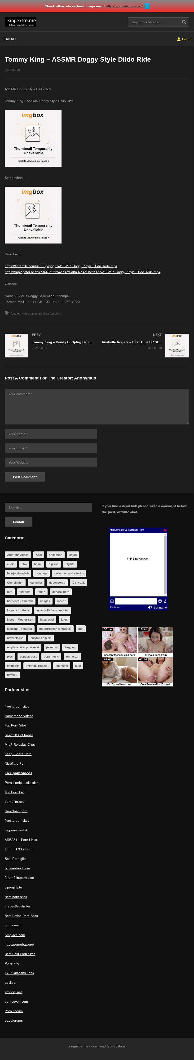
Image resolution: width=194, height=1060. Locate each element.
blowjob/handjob (18, 573)
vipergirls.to (13, 887)
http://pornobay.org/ (19, 944)
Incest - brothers (18, 610)
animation (55, 555)
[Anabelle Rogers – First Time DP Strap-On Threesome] (145, 345)
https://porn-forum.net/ (124, 6)
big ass (53, 564)
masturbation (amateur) (47, 313)
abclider (11, 982)
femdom (25, 592)
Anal (39, 555)
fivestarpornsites (17, 706)
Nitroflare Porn (15, 763)
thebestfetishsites (18, 906)
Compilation (15, 582)
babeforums (14, 1020)
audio (10, 564)
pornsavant (13, 925)
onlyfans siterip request (23, 647)
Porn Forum (14, 1011)
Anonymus (85, 378)
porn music (51, 656)
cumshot (36, 582)
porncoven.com (16, 1001)
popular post (28, 656)
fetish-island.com (17, 868)
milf (80, 629)
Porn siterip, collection (22, 783)
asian (73, 555)
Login (186, 39)
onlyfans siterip (41, 638)
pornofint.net (14, 801)
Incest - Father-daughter (52, 610)
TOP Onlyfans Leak (19, 973)
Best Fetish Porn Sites (21, 916)
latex (64, 619)
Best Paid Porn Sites (20, 954)
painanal (51, 647)
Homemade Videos (19, 716)
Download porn (16, 811)
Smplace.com (15, 935)
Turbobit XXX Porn (18, 849)
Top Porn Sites (15, 725)
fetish (41, 592)
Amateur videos (21, 313)
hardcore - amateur (20, 601)
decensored (57, 582)
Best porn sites (16, 897)
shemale (13, 666)
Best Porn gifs (15, 859)
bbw (24, 564)
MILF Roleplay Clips (20, 744)
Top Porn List (14, 792)
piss (10, 656)
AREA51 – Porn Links (21, 840)
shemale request (37, 666)
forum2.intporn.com (19, 878)
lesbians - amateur (19, 629)
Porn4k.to (12, 963)
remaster (72, 656)
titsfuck (12, 675)
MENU (11, 39)
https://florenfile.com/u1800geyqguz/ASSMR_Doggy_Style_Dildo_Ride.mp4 (61, 266)
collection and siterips (69, 573)
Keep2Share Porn (18, 754)
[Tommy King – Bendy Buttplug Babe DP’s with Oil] (48, 345)
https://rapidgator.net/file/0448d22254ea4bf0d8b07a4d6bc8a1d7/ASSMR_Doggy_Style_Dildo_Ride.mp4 (82, 272)
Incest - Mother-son (20, 619)
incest (61, 601)
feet (9, 592)
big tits (70, 564)
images (45, 601)
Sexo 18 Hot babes (19, 735)
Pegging (70, 647)
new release (15, 638)
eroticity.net (13, 992)
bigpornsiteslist (16, 830)
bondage (41, 573)
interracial (47, 619)
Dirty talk (78, 582)
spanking (62, 666)
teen (78, 666)
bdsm (38, 564)
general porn (60, 592)
